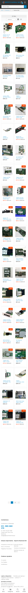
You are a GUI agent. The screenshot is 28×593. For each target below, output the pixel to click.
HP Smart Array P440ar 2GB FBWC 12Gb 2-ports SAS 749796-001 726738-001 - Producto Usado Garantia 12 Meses (7, 198)
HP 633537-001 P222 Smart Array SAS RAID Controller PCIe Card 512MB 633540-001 (19, 157)
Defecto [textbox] (10, 19)
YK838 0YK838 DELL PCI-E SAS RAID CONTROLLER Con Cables (20, 35)
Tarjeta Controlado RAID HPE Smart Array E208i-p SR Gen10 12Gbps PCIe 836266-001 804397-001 (20, 381)
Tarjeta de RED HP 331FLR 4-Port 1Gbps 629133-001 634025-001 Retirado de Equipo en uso (19, 178)
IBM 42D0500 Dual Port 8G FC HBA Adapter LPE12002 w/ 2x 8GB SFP (7, 341)
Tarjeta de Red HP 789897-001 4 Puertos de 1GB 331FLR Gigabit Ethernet (7, 239)
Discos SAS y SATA (18, 586)
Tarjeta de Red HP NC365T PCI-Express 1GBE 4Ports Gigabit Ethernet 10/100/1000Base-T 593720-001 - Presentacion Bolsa (7, 381)
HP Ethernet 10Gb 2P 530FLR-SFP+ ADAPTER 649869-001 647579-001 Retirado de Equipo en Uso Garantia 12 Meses (19, 341)
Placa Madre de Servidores (7, 583)
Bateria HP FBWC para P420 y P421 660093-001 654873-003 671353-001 (7, 218)
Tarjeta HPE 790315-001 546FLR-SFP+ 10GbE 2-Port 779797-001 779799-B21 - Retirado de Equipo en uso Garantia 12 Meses (6, 422)
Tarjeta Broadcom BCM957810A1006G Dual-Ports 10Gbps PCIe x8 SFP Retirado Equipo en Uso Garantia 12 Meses (7, 137)
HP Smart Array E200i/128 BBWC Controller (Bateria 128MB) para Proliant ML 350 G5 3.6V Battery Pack (20, 76)
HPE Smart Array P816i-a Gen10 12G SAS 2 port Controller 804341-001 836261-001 (20, 402)
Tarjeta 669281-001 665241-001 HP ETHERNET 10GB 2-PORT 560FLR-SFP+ (7, 300)
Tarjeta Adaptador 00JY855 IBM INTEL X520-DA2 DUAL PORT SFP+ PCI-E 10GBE (20, 96)
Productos (7, 10)
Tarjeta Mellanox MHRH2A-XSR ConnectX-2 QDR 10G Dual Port (20, 320)
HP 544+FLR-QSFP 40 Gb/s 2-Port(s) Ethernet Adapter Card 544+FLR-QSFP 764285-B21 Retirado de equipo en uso (20, 300)
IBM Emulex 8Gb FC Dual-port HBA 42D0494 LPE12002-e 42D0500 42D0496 (20, 56)
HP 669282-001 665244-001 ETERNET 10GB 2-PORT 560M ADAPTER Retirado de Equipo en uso (7, 56)
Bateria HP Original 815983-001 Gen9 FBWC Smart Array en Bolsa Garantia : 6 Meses (20, 137)
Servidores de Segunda (6, 586)
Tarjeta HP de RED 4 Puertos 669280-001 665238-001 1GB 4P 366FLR (20, 218)
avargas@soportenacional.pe (8, 535)
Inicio (2, 10)
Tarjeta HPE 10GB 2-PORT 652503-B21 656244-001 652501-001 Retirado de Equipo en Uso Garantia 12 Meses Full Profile (6, 361)
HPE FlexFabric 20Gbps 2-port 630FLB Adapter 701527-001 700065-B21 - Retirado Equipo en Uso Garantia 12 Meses (20, 259)
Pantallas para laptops (18, 576)
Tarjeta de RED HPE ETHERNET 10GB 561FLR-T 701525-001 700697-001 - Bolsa (20, 198)
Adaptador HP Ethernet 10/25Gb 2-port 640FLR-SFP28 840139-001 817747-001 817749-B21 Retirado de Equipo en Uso (6, 402)
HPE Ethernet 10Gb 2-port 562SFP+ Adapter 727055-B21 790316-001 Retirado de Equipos (20, 361)
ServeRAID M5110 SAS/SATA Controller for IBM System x (7, 76)
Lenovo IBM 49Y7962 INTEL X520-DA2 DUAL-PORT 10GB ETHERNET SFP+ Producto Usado (7, 96)
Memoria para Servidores (7, 584)
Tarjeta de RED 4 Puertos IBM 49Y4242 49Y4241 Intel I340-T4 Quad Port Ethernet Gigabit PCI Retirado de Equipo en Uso (20, 117)
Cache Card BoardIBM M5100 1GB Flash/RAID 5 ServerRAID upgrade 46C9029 (7, 279)
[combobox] (11, 19)
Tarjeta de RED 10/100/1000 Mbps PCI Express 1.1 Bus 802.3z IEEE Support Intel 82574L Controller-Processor (6, 178)
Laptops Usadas (5, 579)
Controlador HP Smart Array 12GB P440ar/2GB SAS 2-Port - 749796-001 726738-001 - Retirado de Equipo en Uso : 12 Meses (7, 117)
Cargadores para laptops (7, 577)
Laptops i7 (17, 577)
